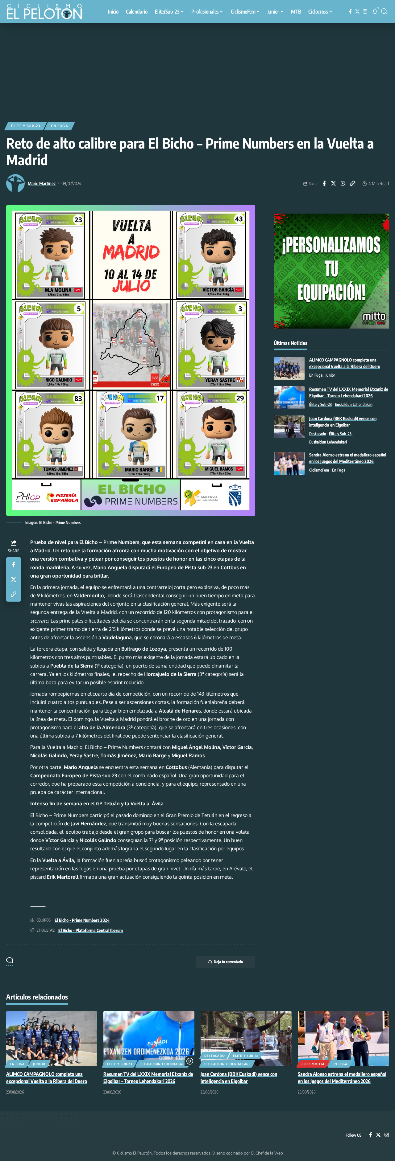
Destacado (317, 433)
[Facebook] (350, 11)
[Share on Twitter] (333, 183)
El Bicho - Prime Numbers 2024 (82, 920)
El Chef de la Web (267, 1153)
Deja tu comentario (228, 961)
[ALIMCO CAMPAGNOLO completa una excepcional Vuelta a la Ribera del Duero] (289, 368)
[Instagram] (365, 11)
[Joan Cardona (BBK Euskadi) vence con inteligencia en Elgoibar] (289, 427)
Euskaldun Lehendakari (353, 404)
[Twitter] (357, 11)
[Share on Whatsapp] (343, 183)
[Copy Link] (352, 183)
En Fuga (59, 126)
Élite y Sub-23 (25, 126)
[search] (384, 11)
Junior (330, 375)
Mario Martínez (42, 183)
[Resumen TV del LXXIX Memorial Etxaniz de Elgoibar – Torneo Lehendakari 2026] (289, 397)
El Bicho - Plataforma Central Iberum (90, 930)
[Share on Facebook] (324, 183)
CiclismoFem (319, 470)
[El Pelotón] (47, 12)
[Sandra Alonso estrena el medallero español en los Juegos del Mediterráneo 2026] (289, 463)
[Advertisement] (197, 69)
